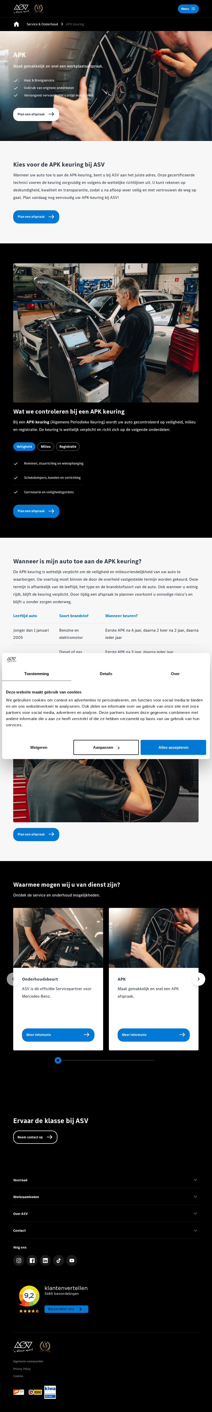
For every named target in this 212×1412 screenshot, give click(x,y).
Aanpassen (103, 747)
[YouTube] (71, 1260)
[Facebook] (31, 1260)
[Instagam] (18, 1260)
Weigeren (38, 747)
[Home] (28, 8)
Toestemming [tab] (36, 673)
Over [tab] (175, 673)
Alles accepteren (173, 747)
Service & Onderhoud (42, 24)
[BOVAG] (35, 1392)
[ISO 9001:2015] (50, 1392)
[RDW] (19, 1392)
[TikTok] (58, 1260)
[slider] (58, 1060)
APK (122, 979)
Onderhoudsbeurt (40, 979)
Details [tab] (106, 673)
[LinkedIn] (45, 1260)
